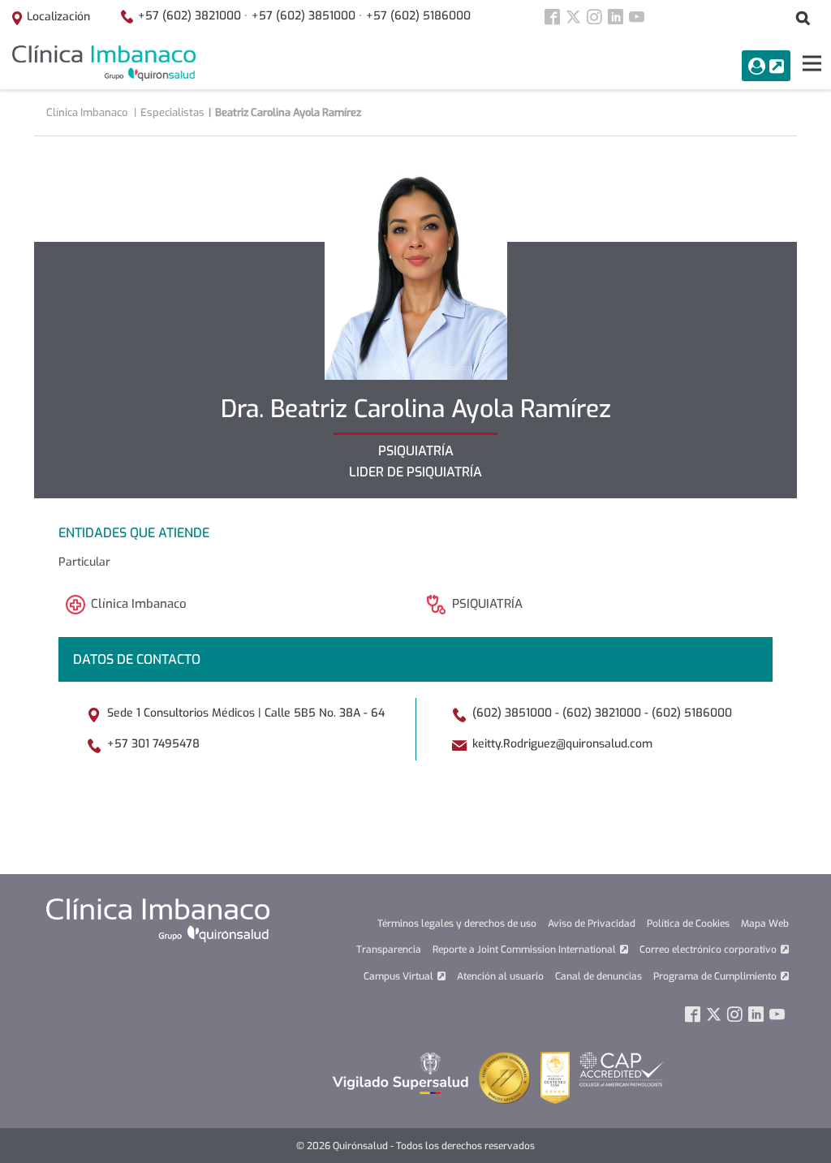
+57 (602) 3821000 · (193, 16)
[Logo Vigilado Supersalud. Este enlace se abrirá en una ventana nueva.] (400, 1072)
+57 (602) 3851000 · (307, 16)
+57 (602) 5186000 (418, 16)
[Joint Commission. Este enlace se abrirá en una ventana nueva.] (505, 1077)
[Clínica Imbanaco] (104, 63)
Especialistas (172, 112)
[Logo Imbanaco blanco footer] (157, 919)
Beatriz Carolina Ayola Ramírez (288, 112)
